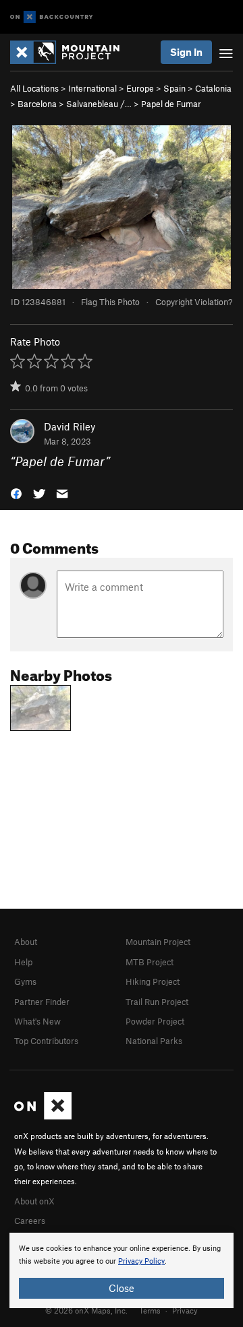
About (25, 941)
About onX (34, 1201)
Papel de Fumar (171, 103)
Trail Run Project (157, 1001)
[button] (16, 492)
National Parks (154, 1040)
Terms (150, 1310)
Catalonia (213, 88)
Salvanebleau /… (99, 103)
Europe (140, 88)
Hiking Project (153, 981)
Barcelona (37, 103)
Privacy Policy (141, 1261)
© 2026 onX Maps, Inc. (86, 1310)
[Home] (71, 52)
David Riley (69, 426)
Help (23, 962)
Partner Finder (42, 1001)
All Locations (34, 88)
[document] (121, 1270)
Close (121, 1288)
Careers (29, 1220)
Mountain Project (158, 941)
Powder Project (155, 1021)
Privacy (185, 1310)
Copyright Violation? (193, 301)
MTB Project (149, 962)
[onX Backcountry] (51, 17)
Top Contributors (46, 1040)
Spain (174, 88)
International (92, 88)
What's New (37, 1021)
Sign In (186, 52)
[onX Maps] (43, 1116)
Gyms (25, 981)
